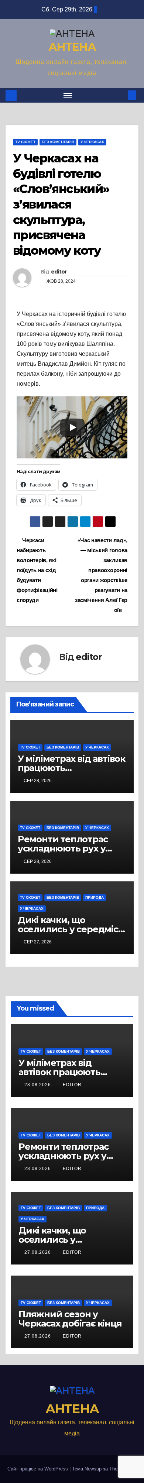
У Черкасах (92, 142)
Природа (94, 897)
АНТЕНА (72, 47)
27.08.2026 (38, 1252)
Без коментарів (58, 142)
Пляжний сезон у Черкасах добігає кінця (70, 1319)
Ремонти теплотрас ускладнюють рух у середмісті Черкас (63, 848)
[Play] (72, 427)
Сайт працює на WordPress (38, 1469)
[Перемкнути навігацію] (68, 95)
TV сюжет (25, 142)
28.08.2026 (38, 1084)
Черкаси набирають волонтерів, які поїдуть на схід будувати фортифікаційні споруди (37, 570)
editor (59, 271)
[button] (121, 95)
